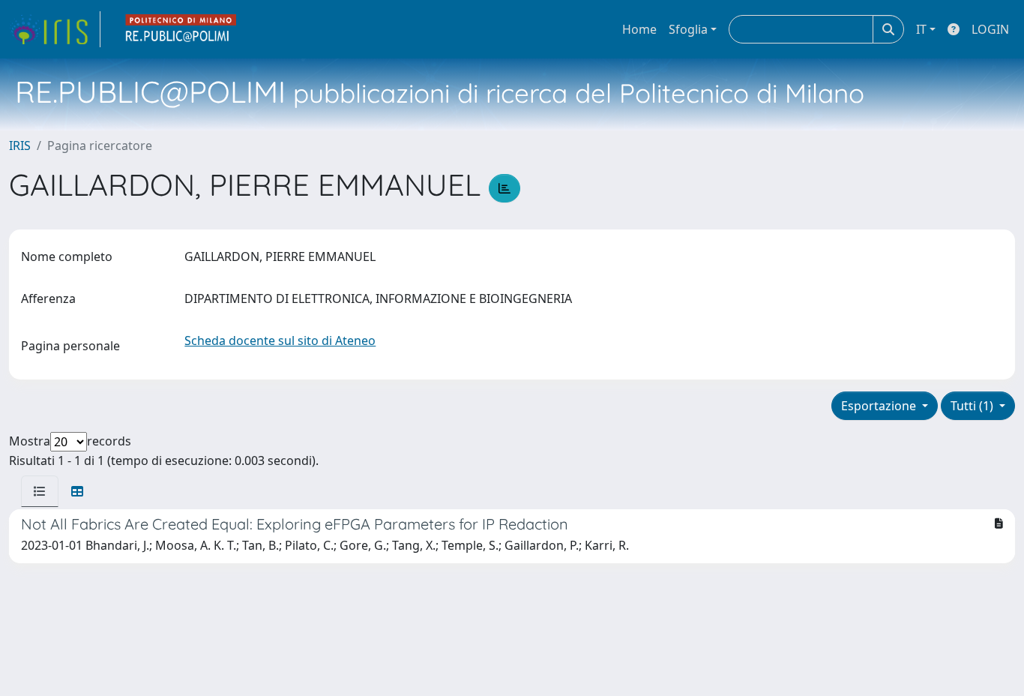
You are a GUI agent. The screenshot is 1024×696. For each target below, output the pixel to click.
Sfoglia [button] (688, 29)
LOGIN (990, 29)
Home (639, 29)
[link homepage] (54, 29)
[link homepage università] (181, 29)
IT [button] (921, 29)
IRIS (20, 145)
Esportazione (880, 406)
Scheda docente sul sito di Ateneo (280, 340)
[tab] (39, 491)
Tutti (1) (973, 406)
